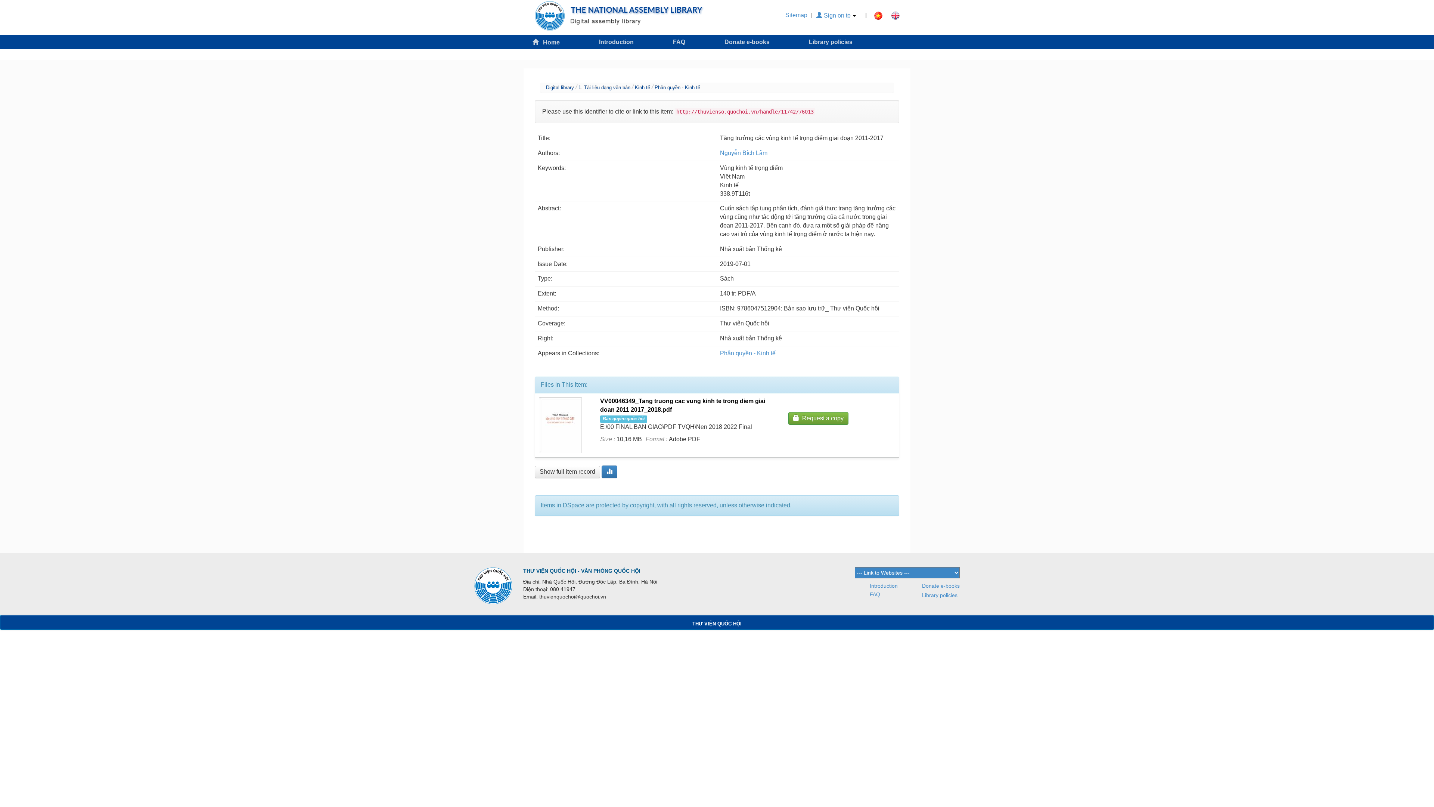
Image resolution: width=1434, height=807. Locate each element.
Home (549, 42)
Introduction (616, 42)
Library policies (831, 42)
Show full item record (567, 472)
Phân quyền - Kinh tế (677, 87)
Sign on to (837, 15)
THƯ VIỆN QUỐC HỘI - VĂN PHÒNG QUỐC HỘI (581, 571)
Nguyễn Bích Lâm (743, 153)
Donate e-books (747, 42)
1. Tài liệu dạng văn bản (604, 87)
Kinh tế (642, 87)
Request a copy (821, 418)
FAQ (679, 42)
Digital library (560, 87)
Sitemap (796, 15)
